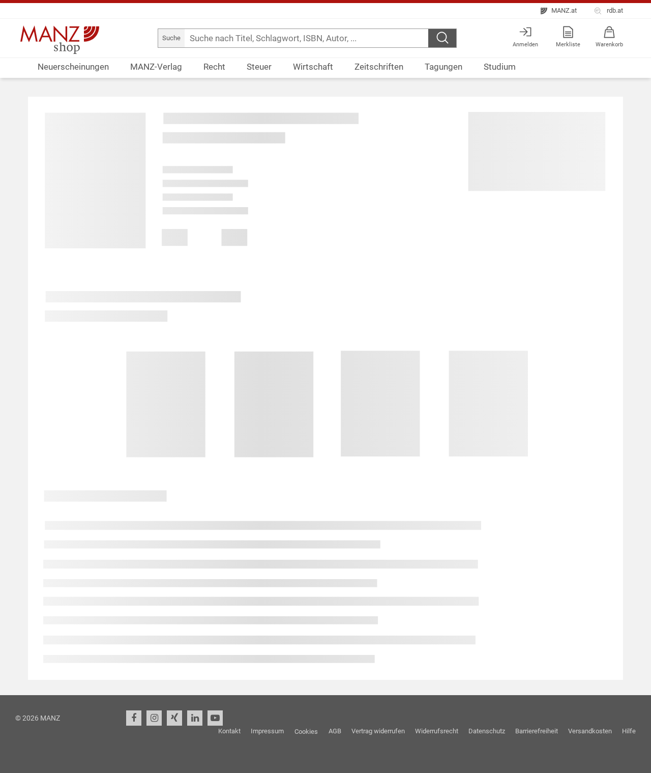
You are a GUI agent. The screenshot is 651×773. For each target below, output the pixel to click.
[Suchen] (442, 38)
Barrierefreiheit (536, 731)
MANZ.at (563, 10)
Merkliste (568, 44)
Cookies (306, 731)
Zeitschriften (378, 67)
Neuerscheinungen (73, 67)
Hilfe (629, 731)
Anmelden (525, 44)
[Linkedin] (194, 718)
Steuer (259, 67)
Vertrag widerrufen (378, 731)
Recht (214, 67)
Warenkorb (609, 44)
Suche (171, 38)
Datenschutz (486, 731)
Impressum (267, 731)
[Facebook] (133, 718)
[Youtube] (215, 718)
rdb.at (613, 10)
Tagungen (443, 67)
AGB (335, 731)
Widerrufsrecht (436, 731)
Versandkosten (590, 731)
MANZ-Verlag (156, 67)
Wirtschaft (313, 67)
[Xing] (174, 718)
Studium (500, 67)
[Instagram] (154, 718)
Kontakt (229, 731)
